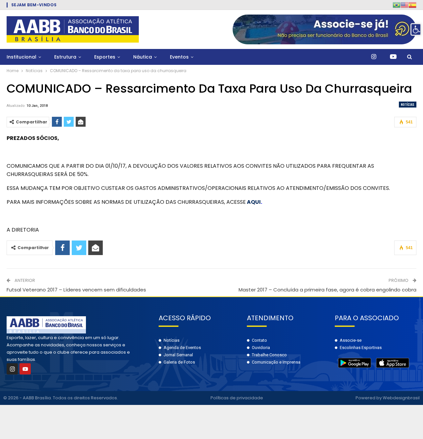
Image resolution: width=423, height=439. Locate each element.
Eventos (179, 57)
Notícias (407, 104)
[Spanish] (412, 5)
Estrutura (65, 57)
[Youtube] (25, 368)
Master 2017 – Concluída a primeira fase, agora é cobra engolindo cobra (327, 289)
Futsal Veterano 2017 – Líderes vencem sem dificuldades (76, 289)
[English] (404, 5)
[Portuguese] (397, 5)
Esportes (104, 57)
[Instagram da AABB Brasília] (373, 57)
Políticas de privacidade (237, 398)
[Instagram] (12, 368)
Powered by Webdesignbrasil (388, 398)
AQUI (254, 202)
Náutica (142, 57)
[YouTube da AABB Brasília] (393, 57)
